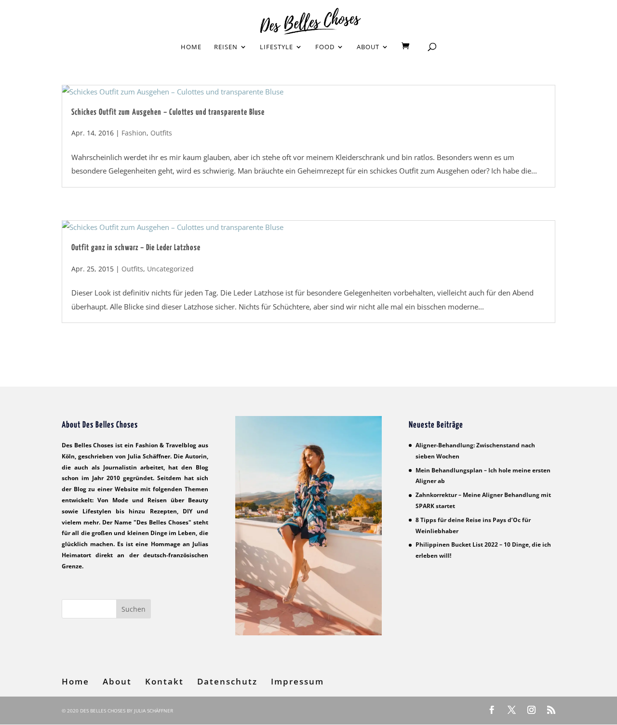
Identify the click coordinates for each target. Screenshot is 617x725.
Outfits (161, 132)
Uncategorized (170, 268)
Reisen (226, 47)
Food (325, 47)
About (368, 47)
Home (191, 47)
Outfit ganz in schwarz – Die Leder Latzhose (136, 248)
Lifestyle (276, 47)
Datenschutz (227, 681)
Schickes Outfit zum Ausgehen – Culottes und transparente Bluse (168, 112)
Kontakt (164, 681)
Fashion (134, 132)
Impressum (297, 681)
